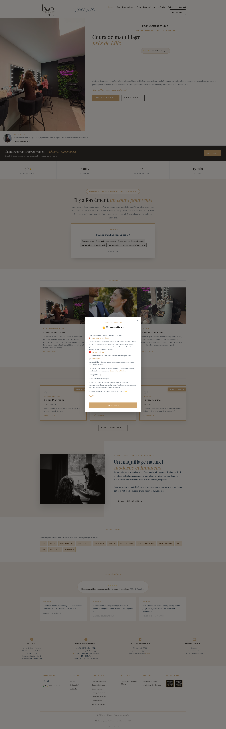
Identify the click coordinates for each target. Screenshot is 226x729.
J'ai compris (113, 405)
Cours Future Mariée (117, 371)
